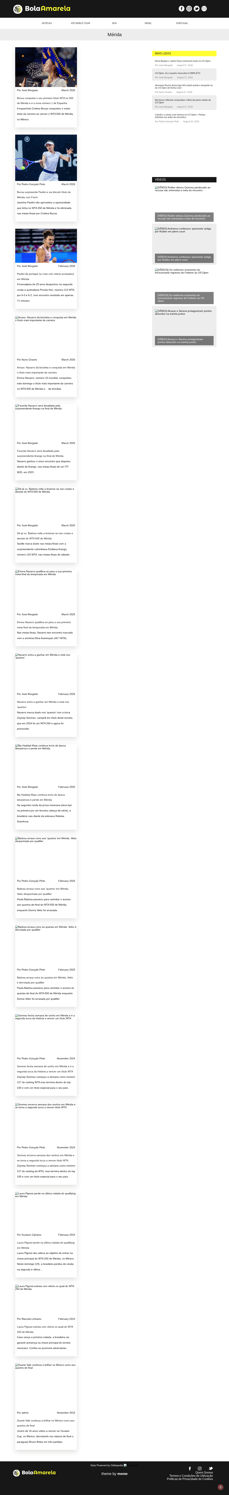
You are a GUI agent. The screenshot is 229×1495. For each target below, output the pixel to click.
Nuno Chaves (165, 92)
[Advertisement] (179, 150)
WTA (114, 23)
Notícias (47, 23)
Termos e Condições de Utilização (191, 1475)
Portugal (182, 23)
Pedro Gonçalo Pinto (169, 121)
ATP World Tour (80, 23)
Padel (148, 23)
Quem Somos (204, 1472)
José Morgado (166, 65)
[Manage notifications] (220, 1487)
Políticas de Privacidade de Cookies (190, 1479)
